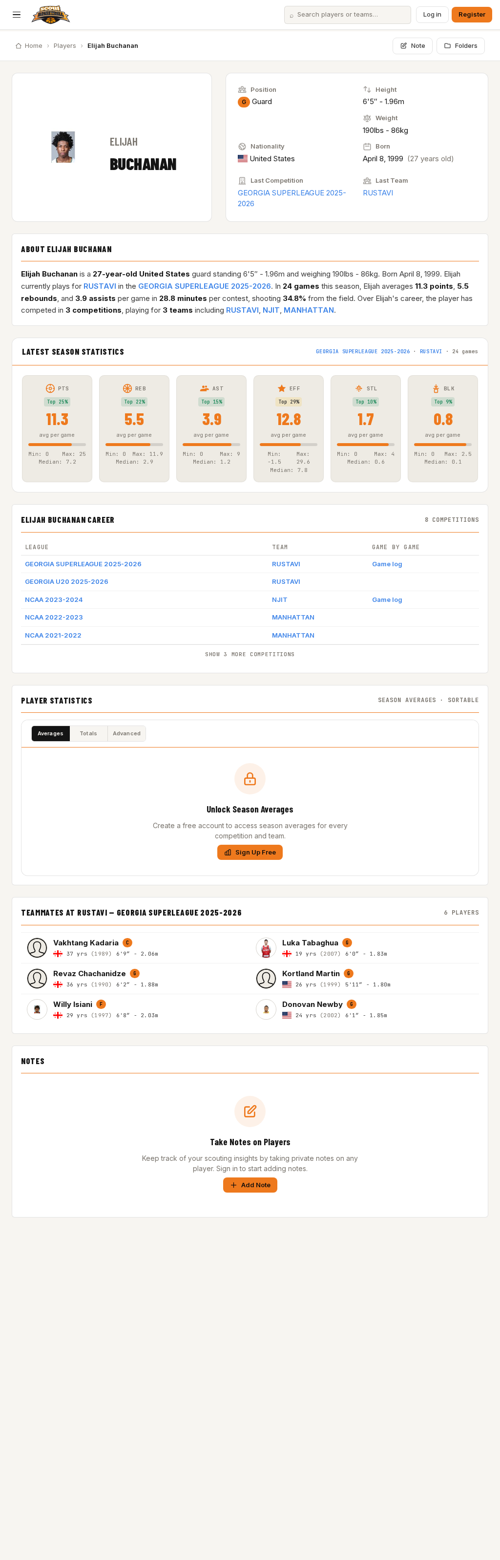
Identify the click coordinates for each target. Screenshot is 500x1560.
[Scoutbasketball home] (50, 14)
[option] (135, 947)
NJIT (271, 310)
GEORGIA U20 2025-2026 (66, 581)
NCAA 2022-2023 (54, 617)
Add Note (256, 1185)
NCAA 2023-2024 (54, 599)
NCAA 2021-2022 (53, 635)
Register (471, 14)
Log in (432, 14)
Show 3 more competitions (250, 654)
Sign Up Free (255, 852)
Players (65, 45)
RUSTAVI (378, 192)
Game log (387, 564)
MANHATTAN (309, 310)
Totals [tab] (88, 733)
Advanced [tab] (127, 733)
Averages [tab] (51, 733)
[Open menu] (16, 14)
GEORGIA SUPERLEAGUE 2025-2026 (204, 286)
